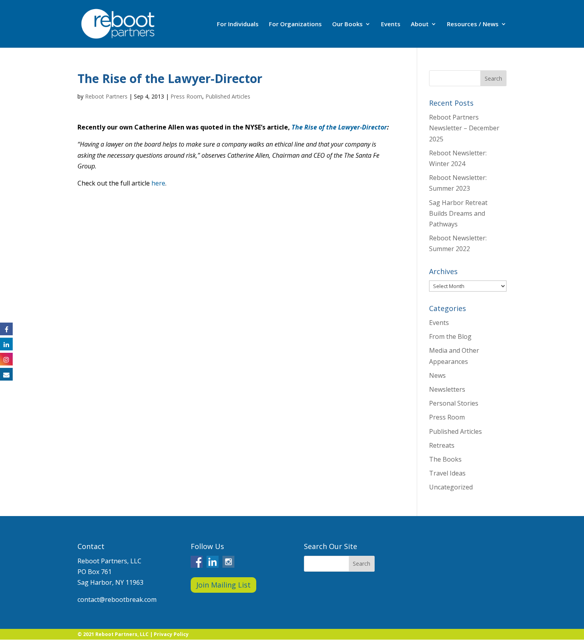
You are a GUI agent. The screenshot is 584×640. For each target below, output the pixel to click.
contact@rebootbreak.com (117, 599)
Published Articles (227, 96)
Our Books (347, 24)
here (158, 183)
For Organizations (295, 24)
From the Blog (450, 336)
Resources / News (473, 24)
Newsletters (447, 389)
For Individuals (238, 24)
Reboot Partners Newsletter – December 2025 (464, 128)
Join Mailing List (223, 585)
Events (390, 24)
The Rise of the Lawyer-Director (339, 127)
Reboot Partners (106, 96)
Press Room (186, 96)
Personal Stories (453, 403)
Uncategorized (451, 487)
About (420, 24)
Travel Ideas (447, 473)
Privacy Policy (171, 634)
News (437, 375)
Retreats (441, 445)
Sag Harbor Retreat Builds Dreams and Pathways (458, 213)
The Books (445, 459)
